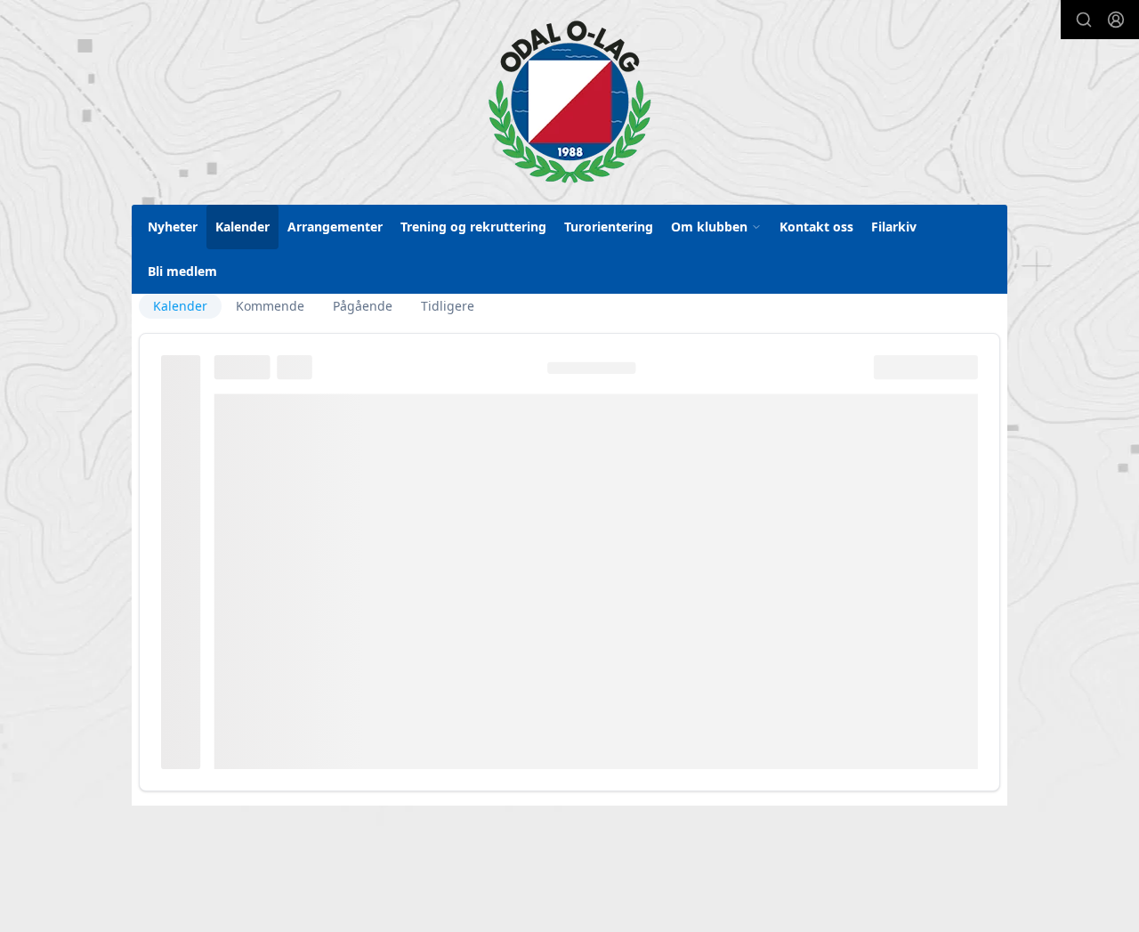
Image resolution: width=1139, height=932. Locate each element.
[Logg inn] (1116, 20)
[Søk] (1084, 20)
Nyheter (173, 226)
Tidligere (447, 305)
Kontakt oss (816, 226)
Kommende (270, 305)
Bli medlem (182, 271)
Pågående (362, 305)
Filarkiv (894, 226)
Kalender (242, 226)
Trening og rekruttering (473, 226)
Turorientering (608, 226)
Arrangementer (335, 226)
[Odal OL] (569, 101)
